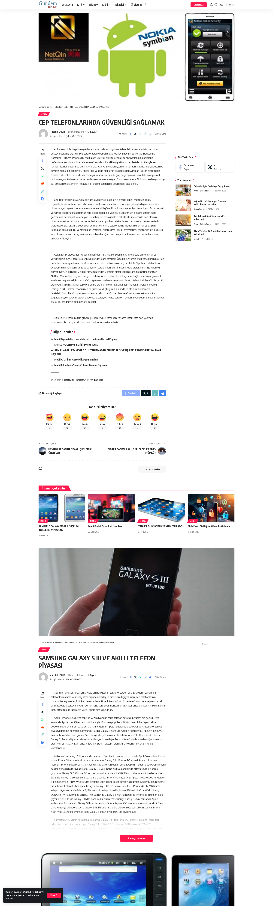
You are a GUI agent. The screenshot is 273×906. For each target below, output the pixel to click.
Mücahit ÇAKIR (57, 131)
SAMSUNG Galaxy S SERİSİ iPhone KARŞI (76, 344)
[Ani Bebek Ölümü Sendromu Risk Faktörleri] (183, 220)
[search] (216, 4)
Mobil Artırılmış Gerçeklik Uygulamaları (76, 359)
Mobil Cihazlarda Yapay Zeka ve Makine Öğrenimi (81, 365)
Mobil (44, 114)
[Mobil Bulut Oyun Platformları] (111, 508)
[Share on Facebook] (130, 133)
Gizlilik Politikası (32, 892)
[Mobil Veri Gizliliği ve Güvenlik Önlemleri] (211, 508)
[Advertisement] (205, 127)
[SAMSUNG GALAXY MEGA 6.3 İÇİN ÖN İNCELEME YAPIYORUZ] (62, 508)
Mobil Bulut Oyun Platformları (105, 526)
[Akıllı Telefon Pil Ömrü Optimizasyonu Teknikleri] (183, 235)
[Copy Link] (145, 133)
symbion (80, 379)
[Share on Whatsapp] (140, 133)
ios (72, 379)
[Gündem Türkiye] (48, 4)
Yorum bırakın (154, 469)
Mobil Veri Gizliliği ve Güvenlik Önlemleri (210, 526)
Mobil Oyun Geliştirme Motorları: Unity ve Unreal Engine (85, 339)
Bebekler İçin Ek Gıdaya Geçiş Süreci (212, 186)
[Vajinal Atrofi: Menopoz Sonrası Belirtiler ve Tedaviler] (183, 205)
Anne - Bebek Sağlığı (203, 190)
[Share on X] (135, 133)
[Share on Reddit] (42, 184)
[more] (146, 4)
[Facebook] (190, 167)
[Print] (150, 133)
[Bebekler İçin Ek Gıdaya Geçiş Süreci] (183, 190)
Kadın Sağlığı (199, 209)
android (66, 379)
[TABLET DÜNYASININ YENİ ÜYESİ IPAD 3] (161, 508)
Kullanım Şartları (16, 895)
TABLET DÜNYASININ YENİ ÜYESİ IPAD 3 (160, 526)
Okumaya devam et (136, 838)
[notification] (211, 4)
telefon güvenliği (94, 379)
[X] (219, 167)
